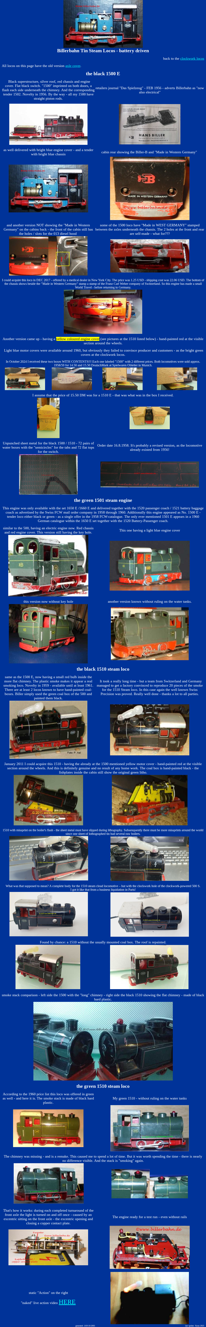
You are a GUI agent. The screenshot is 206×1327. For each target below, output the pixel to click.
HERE (67, 1301)
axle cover (72, 66)
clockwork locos (192, 58)
